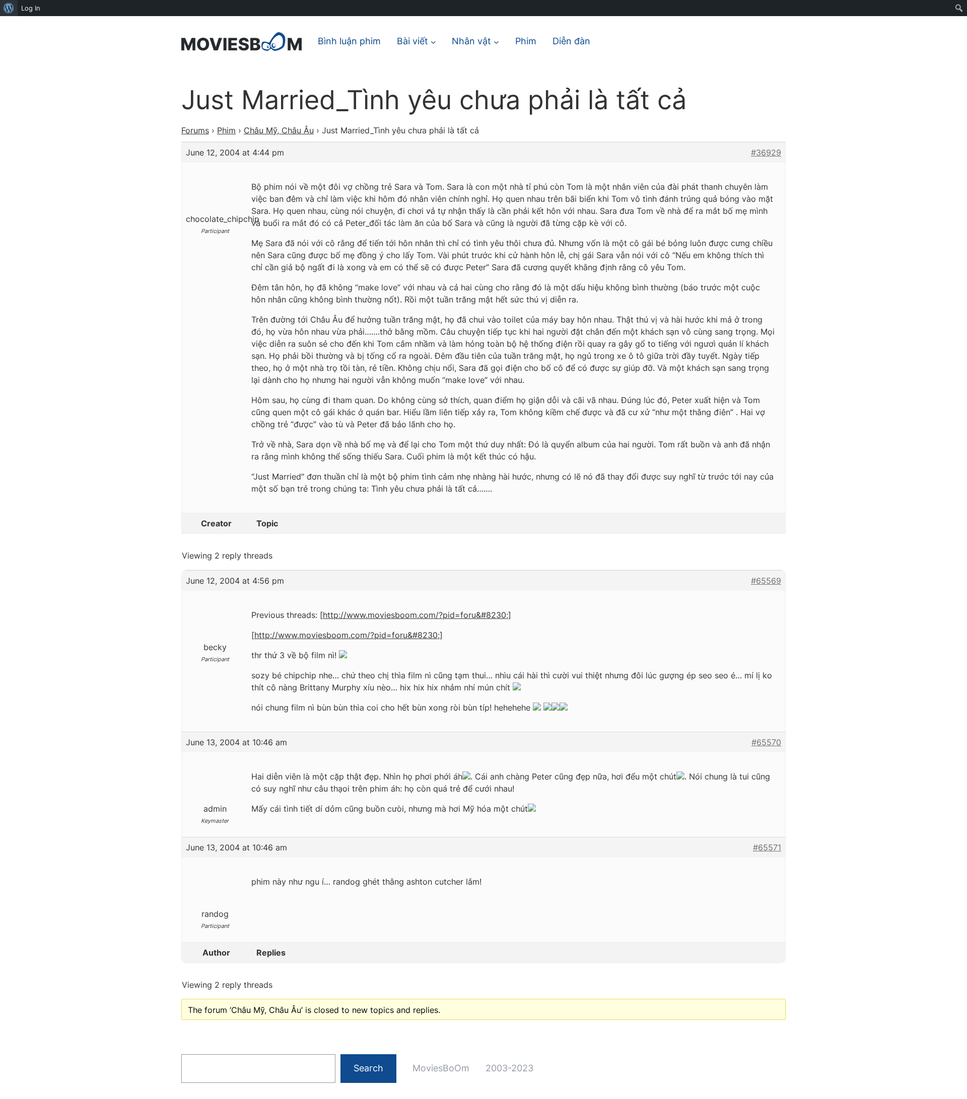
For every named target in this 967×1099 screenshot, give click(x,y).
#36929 (766, 152)
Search (368, 1068)
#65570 (766, 742)
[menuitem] (9, 8)
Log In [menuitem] (30, 8)
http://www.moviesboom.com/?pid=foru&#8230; (415, 615)
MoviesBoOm (440, 1068)
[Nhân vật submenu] (496, 41)
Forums (195, 130)
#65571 (767, 847)
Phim (226, 130)
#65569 (766, 581)
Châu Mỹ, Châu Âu (279, 130)
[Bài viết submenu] (433, 41)
